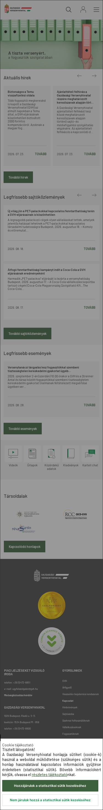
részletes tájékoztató (49, 774)
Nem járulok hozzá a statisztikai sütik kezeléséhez (50, 800)
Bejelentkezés (83, 9)
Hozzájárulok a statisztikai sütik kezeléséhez (50, 786)
